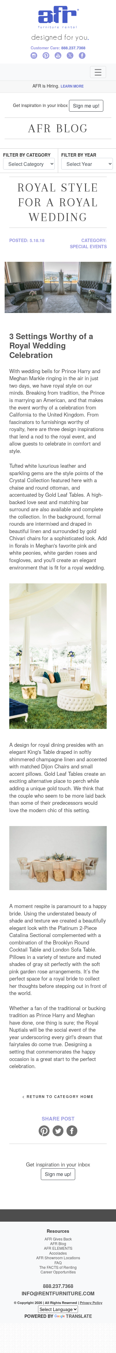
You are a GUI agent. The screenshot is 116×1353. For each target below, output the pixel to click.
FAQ (58, 1262)
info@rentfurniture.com (58, 1293)
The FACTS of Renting (58, 1267)
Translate (79, 1316)
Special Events (88, 246)
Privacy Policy (91, 1302)
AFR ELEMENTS (58, 1248)
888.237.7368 (73, 48)
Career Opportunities (58, 1271)
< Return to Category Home (58, 1096)
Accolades (58, 1253)
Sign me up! (86, 105)
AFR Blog (58, 1243)
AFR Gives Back (58, 1238)
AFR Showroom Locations (58, 1257)
